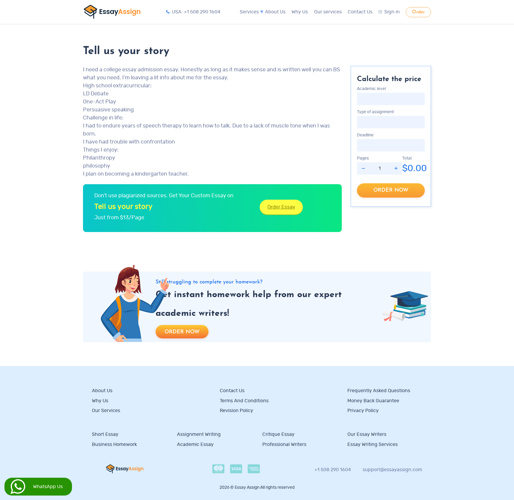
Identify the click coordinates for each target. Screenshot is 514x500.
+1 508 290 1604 (332, 469)
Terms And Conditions (244, 400)
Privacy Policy (363, 410)
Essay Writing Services (372, 444)
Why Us (300, 12)
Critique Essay (278, 434)
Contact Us (360, 12)
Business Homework (114, 444)
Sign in (392, 12)
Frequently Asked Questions (378, 390)
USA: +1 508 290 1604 (196, 12)
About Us (275, 12)
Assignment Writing (199, 434)
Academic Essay (195, 444)
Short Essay (105, 434)
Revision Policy (236, 410)
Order (418, 12)
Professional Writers (284, 444)
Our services (328, 12)
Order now (390, 190)
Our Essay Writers (366, 434)
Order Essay (281, 206)
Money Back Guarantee (373, 400)
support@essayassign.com (392, 469)
